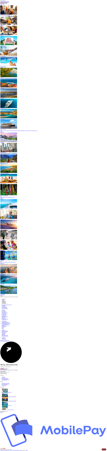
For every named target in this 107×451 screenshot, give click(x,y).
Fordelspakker (4, 305)
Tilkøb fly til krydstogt (5, 331)
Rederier (3, 300)
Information (3, 302)
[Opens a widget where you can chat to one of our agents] (104, 449)
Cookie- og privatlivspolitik (13, 450)
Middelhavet (2, 197)
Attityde (27, 450)
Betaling (18, 450)
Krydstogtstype (4, 303)
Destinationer (4, 301)
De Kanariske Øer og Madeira (6, 323)
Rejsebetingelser (7, 450)
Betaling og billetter (4, 330)
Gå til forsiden (2, 368)
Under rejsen (3, 333)
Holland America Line (17, 130)
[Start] (53, 3)
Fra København (4, 321)
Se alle (1, 131)
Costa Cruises (7, 130)
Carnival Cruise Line (5, 313)
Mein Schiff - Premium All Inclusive (7, 304)
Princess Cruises (35, 130)
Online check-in (4, 332)
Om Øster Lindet (2, 450)
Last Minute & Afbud (5, 308)
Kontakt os (7, 2)
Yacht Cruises (4, 338)
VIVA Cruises (4, 311)
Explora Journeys (11, 130)
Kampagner (3, 306)
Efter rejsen (3, 334)
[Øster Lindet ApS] (53, 369)
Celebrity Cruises (2, 130)
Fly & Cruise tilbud (4, 307)
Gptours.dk (20, 450)
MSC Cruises (25, 130)
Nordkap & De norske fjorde (6, 322)
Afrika (14, 197)
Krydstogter (3, 337)
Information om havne (5, 335)
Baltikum (10, 197)
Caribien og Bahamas (5, 324)
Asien (12, 197)
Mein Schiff (21, 130)
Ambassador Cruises (4, 312)
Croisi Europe (4, 310)
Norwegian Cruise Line (30, 130)
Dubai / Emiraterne (6, 197)
